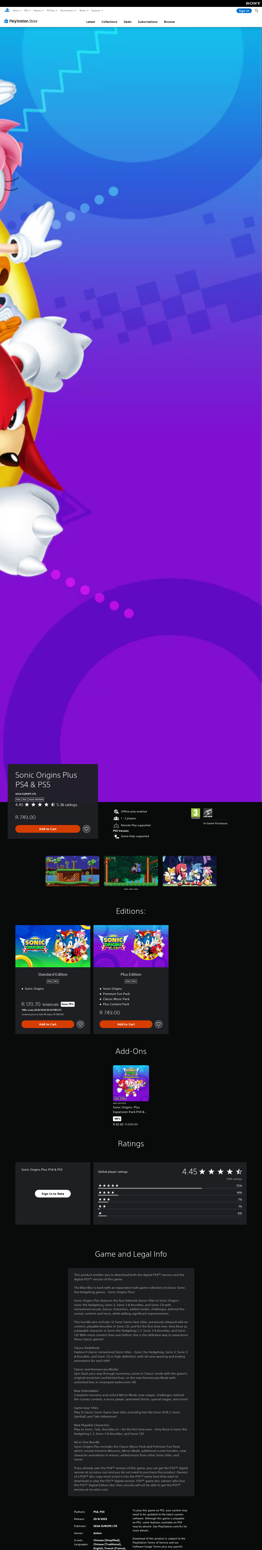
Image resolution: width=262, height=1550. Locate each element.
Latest (90, 22)
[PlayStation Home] (7, 10)
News (83, 10)
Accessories (67, 10)
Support (96, 10)
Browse (169, 22)
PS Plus (51, 10)
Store (16, 10)
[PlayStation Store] (22, 21)
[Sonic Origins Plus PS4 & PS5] (72, 871)
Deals (128, 22)
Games (37, 10)
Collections (109, 22)
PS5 (26, 10)
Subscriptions (148, 22)
